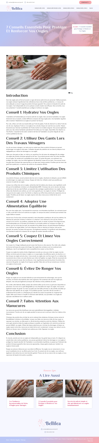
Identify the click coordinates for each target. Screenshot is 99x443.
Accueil (75, 27)
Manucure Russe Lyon (54, 8)
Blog (91, 8)
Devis (7, 440)
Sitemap (23, 440)
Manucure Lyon (40, 8)
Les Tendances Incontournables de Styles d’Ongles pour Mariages (18, 403)
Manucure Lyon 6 (68, 8)
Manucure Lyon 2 (81, 8)
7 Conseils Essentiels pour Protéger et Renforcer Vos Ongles (47, 403)
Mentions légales (15, 440)
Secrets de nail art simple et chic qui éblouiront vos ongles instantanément (78, 403)
